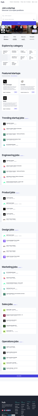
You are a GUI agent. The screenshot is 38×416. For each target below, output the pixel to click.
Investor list (23, 409)
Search (19, 23)
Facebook (34, 405)
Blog (27, 405)
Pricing (22, 406)
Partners (28, 408)
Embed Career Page (22, 412)
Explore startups (16, 410)
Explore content (16, 413)
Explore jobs (17, 404)
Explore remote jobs (17, 407)
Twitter (33, 408)
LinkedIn (33, 403)
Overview (23, 404)
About (28, 403)
